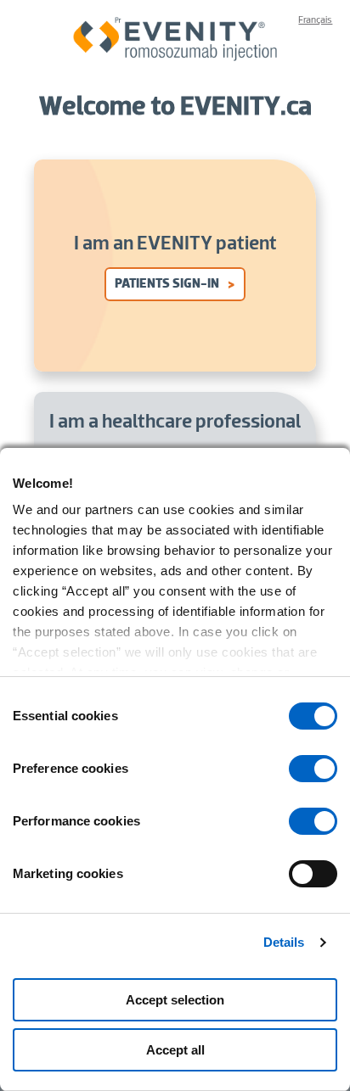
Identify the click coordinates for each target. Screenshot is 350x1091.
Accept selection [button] (175, 1000)
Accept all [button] (175, 1050)
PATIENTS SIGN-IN (167, 284)
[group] (313, 768)
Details (284, 942)
